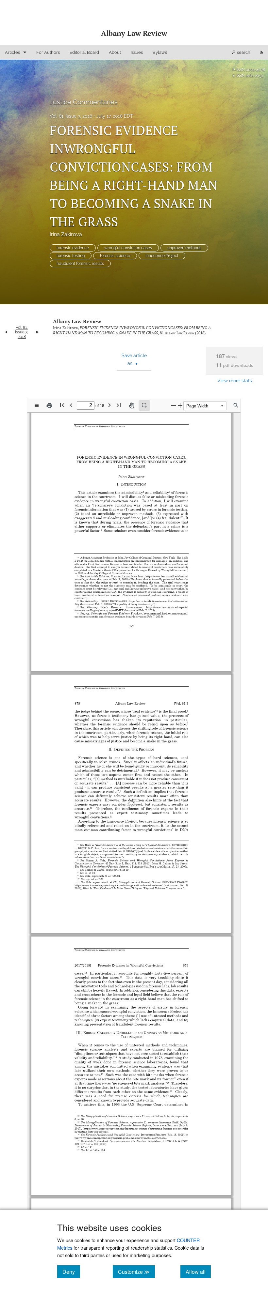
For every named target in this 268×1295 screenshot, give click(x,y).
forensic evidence (73, 248)
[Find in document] (236, 405)
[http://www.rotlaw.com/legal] (112, 836)
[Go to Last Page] (119, 405)
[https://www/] (92, 1110)
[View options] (36, 405)
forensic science (115, 255)
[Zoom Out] (173, 405)
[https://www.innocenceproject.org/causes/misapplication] (107, 873)
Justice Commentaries (84, 102)
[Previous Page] (71, 405)
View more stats (234, 380)
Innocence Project (161, 255)
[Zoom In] (180, 405)
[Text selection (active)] (144, 405)
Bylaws (160, 52)
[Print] (49, 405)
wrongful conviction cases (128, 248)
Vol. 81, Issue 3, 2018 (71, 116)
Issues (137, 52)
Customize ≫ (136, 1271)
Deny (71, 1271)
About (115, 52)
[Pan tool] (131, 405)
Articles (12, 52)
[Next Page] (109, 405)
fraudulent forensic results (80, 263)
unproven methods (184, 248)
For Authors (48, 52)
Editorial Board (84, 52)
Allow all (198, 1271)
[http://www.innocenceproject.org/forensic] (101, 1119)
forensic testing (71, 255)
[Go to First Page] (62, 405)
